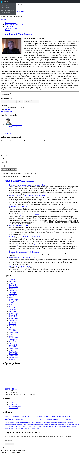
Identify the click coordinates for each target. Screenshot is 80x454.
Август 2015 (13, 302)
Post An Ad (4, 19)
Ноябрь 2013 (13, 336)
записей (13, 404)
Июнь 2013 (12, 341)
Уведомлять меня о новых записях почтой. (17, 176)
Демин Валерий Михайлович (16, 34)
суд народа (46, 426)
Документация (5, 7)
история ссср (63, 419)
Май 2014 (12, 327)
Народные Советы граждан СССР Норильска (24, 252)
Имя (3, 158)
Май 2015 (12, 308)
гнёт (16, 419)
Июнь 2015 (12, 306)
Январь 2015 (13, 315)
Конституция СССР (11, 26)
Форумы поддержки (7, 10)
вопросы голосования (50, 416)
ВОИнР (7, 416)
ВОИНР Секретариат (22, 181)
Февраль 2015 (13, 313)
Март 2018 (12, 281)
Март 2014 (12, 331)
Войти (11, 402)
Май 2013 (12, 343)
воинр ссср (21, 416)
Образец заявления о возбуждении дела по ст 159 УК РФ (27, 195)
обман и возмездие (42, 422)
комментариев (15, 406)
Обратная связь (6, 12)
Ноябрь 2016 (13, 288)
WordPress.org (13, 408)
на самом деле (30, 422)
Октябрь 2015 (13, 299)
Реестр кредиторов (11, 28)
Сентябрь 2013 (13, 340)
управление (54, 426)
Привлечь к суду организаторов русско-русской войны (27, 185)
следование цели (74, 424)
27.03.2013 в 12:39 (11, 126)
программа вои (31, 424)
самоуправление (63, 424)
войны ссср (40, 416)
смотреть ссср (9, 426)
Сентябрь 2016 (13, 290)
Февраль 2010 (13, 355)
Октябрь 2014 (13, 318)
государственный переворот (31, 419)
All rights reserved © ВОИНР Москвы (14, 450)
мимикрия (10, 422)
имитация (44, 419)
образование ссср (61, 422)
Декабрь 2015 (13, 295)
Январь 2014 (13, 334)
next (10, 111)
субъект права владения (35, 426)
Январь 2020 (13, 280)
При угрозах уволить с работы (19, 225)
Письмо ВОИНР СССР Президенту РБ (22, 257)
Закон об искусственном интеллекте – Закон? (24, 245)
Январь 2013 (13, 350)
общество (7, 424)
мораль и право (19, 422)
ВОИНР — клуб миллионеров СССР (21, 266)
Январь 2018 (13, 283)
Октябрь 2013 (13, 338)
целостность (8, 428)
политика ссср (21, 424)
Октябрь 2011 (13, 354)
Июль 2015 (12, 304)
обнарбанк (53, 422)
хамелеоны (73, 426)
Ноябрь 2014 (13, 317)
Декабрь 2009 (13, 357)
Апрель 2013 (13, 345)
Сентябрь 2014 (13, 320)
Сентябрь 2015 (13, 301)
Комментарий (5, 155)
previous (4, 111)
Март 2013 (12, 347)
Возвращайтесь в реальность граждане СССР (24, 215)
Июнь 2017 (12, 285)
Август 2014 (13, 322)
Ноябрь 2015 (13, 297)
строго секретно (22, 426)
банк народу (13, 416)
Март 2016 (12, 292)
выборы (7, 109)
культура (68, 419)
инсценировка (53, 419)
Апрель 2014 (13, 329)
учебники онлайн (65, 426)
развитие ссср (39, 424)
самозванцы (54, 424)
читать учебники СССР (28, 428)
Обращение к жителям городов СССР (21, 206)
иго (41, 419)
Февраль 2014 (13, 332)
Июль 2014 (12, 324)
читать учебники (16, 428)
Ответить (8, 133)
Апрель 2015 (13, 310)
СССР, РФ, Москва (11, 389)
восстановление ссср (64, 416)
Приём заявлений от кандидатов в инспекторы (24, 236)
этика (38, 428)
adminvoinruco (17, 125)
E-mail (3, 162)
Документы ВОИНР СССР (14, 24)
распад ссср (47, 424)
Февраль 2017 (13, 287)
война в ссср (31, 416)
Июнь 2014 (12, 325)
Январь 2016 (13, 294)
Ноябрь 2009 (13, 359)
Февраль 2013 (13, 348)
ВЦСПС (7, 30)
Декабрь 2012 (13, 352)
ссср (15, 426)
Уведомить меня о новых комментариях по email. (19, 173)
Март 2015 (12, 311)
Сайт (2, 166)
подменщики (13, 424)
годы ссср (20, 419)
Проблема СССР (10, 23)
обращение (71, 422)
